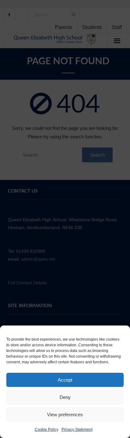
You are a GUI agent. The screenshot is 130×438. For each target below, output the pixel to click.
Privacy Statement (77, 429)
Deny (65, 397)
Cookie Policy (46, 429)
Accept (65, 379)
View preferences (65, 414)
